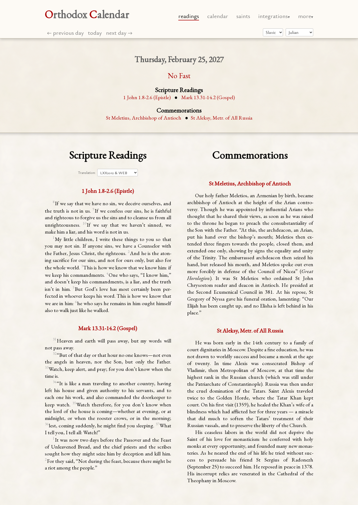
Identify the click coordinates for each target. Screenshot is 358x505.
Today (95, 32)
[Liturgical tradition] (273, 32)
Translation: (87, 172)
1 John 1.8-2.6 (147, 97)
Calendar (217, 16)
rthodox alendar (87, 14)
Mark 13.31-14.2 (208, 97)
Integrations (273, 16)
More (304, 16)
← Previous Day (65, 32)
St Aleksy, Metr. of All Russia (221, 117)
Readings (188, 16)
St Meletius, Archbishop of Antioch (143, 117)
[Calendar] (299, 32)
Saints (243, 16)
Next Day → (119, 32)
